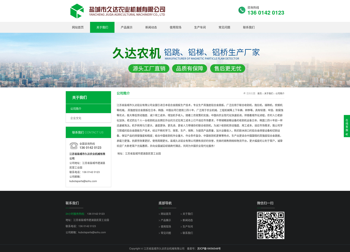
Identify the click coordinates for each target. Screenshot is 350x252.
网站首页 (78, 27)
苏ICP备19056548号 (209, 248)
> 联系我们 (186, 233)
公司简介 (75, 108)
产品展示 (127, 27)
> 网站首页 (165, 213)
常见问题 (224, 27)
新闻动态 (151, 27)
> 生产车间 (186, 226)
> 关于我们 (186, 213)
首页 (259, 93)
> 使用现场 (165, 226)
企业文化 (75, 118)
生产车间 (200, 27)
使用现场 (175, 27)
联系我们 (249, 27)
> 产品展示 (165, 220)
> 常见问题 (165, 233)
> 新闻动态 (186, 220)
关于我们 (102, 27)
